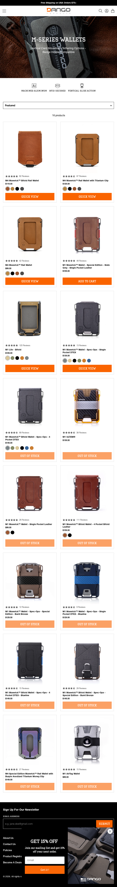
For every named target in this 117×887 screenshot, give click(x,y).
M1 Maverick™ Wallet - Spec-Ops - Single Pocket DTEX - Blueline (84, 613)
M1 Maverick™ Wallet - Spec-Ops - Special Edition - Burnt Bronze (27, 613)
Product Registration (14, 856)
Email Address (11, 816)
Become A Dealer (13, 862)
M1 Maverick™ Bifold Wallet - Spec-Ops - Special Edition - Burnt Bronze (84, 694)
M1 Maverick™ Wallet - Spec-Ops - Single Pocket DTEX (84, 351)
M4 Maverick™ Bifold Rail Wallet (22, 180)
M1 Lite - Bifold (13, 349)
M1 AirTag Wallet (71, 773)
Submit (104, 823)
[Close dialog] (110, 831)
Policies (7, 850)
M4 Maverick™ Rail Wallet (18, 265)
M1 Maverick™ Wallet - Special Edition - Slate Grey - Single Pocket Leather (86, 266)
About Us (8, 837)
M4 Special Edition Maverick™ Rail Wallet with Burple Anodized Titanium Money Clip (29, 775)
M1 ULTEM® (69, 436)
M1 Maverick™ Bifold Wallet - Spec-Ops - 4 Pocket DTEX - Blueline (27, 694)
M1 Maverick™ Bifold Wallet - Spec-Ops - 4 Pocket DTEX (27, 438)
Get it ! (45, 870)
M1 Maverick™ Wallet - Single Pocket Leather (28, 524)
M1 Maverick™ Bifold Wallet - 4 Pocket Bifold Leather (86, 525)
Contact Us (9, 844)
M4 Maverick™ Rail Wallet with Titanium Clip (85, 180)
